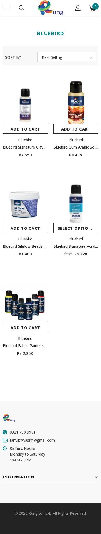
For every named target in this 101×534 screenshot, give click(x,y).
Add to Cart (25, 129)
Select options (76, 228)
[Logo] (50, 7)
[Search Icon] (21, 8)
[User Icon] (78, 8)
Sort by (13, 57)
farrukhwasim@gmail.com (32, 440)
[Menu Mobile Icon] (6, 8)
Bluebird (25, 139)
